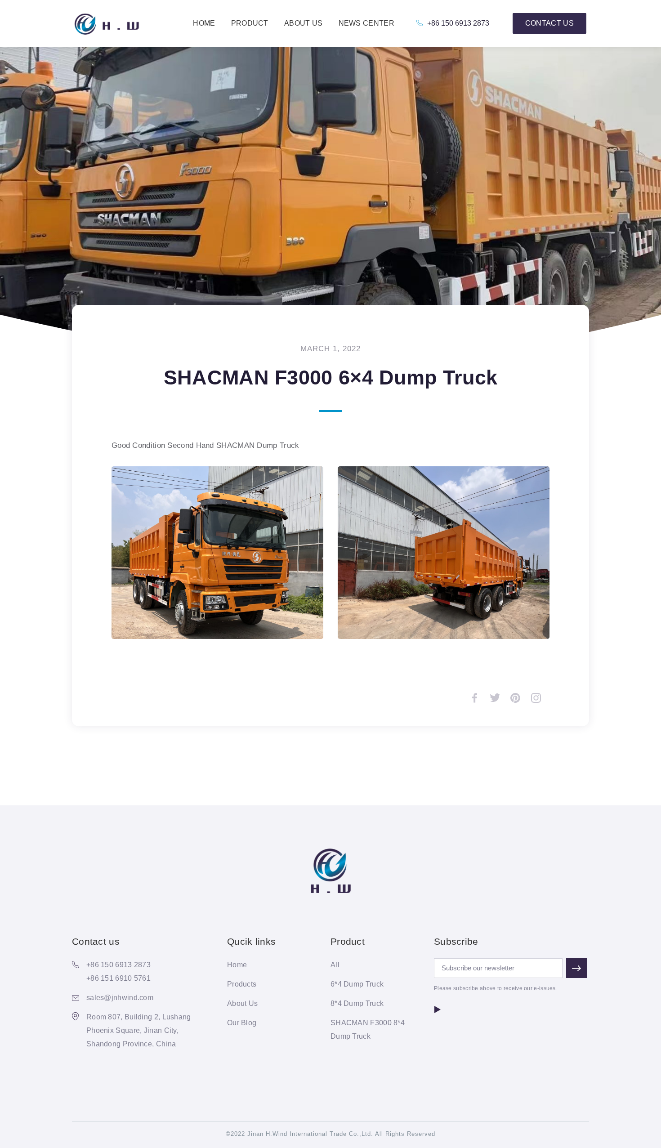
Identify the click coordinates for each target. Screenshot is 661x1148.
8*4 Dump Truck (357, 1003)
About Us (303, 23)
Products (241, 984)
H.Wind (106, 23)
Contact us (549, 23)
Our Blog (241, 1023)
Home (204, 23)
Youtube (437, 1009)
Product (249, 23)
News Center (366, 23)
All (334, 965)
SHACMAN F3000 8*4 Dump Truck (367, 1029)
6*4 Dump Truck (357, 984)
